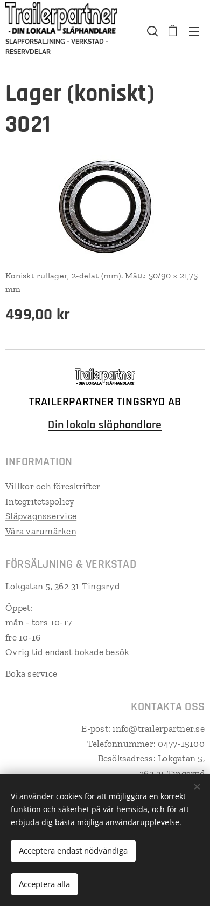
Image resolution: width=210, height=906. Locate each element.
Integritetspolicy (39, 501)
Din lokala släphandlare (105, 425)
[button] (151, 30)
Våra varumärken (40, 531)
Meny (194, 31)
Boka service (31, 673)
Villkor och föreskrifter (52, 486)
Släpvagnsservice (40, 515)
